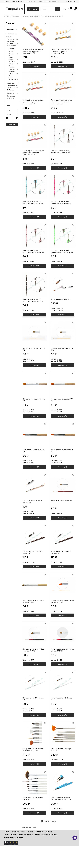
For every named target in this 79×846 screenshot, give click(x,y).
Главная (6, 16)
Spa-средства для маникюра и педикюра (11, 95)
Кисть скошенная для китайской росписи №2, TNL (62, 601)
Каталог (35, 9)
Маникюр (16, 16)
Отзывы (6, 1)
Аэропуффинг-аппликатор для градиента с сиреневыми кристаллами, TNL (33, 51)
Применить (12, 125)
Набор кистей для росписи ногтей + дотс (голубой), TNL (61, 798)
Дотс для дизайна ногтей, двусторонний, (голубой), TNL (33, 202)
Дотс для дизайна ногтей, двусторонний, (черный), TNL (33, 300)
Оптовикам (39, 831)
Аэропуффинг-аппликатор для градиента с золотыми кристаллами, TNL (61, 51)
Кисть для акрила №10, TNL (60, 299)
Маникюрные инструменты (32, 16)
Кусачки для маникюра (12, 55)
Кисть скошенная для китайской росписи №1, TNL (34, 601)
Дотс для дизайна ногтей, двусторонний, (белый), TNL (61, 152)
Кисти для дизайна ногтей (12, 49)
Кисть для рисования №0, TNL (61, 500)
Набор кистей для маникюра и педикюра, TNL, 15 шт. (33, 750)
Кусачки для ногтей (12, 60)
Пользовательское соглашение (46, 834)
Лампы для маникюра (10, 40)
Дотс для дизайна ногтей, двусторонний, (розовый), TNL (33, 251)
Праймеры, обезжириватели (12, 84)
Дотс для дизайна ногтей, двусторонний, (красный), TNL (61, 202)
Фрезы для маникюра (12, 80)
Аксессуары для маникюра (11, 89)
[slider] (6, 117)
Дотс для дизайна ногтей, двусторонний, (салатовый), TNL (62, 251)
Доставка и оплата (17, 1)
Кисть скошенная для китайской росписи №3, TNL (34, 650)
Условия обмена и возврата (13, 838)
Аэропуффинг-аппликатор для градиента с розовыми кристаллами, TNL (33, 152)
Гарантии (49, 831)
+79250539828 (70, 1)
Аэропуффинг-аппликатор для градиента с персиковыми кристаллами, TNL (61, 102)
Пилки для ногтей (11, 75)
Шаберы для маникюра (12, 65)
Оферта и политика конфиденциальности (18, 834)
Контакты (29, 1)
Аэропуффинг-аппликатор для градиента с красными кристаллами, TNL (33, 102)
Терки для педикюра (12, 70)
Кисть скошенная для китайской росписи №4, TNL (62, 650)
